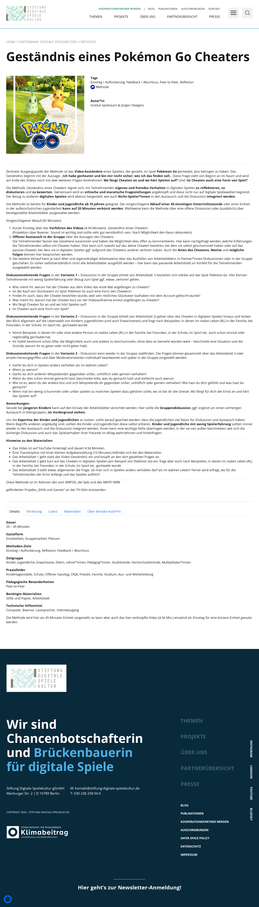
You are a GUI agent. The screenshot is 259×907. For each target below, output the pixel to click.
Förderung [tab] (34, 511)
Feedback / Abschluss (142, 82)
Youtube (251, 793)
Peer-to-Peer (169, 82)
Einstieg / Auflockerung (108, 82)
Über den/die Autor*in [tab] (104, 511)
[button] (8, 899)
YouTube (44, 448)
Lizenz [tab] (52, 511)
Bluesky (251, 814)
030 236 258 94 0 (87, 793)
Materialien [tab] (72, 511)
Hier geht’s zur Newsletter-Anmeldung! (129, 887)
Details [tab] (15, 511)
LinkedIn (251, 772)
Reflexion (187, 82)
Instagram (251, 748)
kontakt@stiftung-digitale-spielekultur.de (107, 788)
